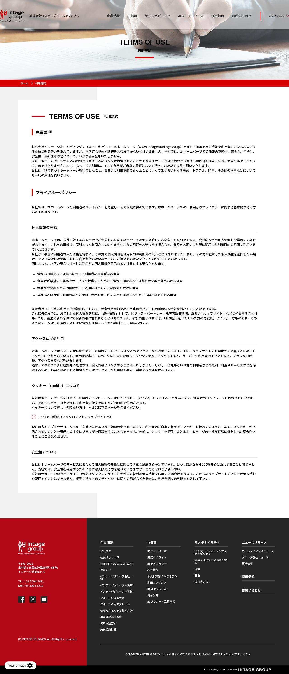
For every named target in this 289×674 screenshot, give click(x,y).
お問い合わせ (251, 590)
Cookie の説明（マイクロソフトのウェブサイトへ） (75, 416)
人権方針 (130, 654)
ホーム (24, 83)
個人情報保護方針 (147, 654)
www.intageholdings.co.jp (159, 146)
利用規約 (204, 654)
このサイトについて (222, 654)
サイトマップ (242, 654)
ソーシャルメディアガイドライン (178, 654)
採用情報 (248, 576)
